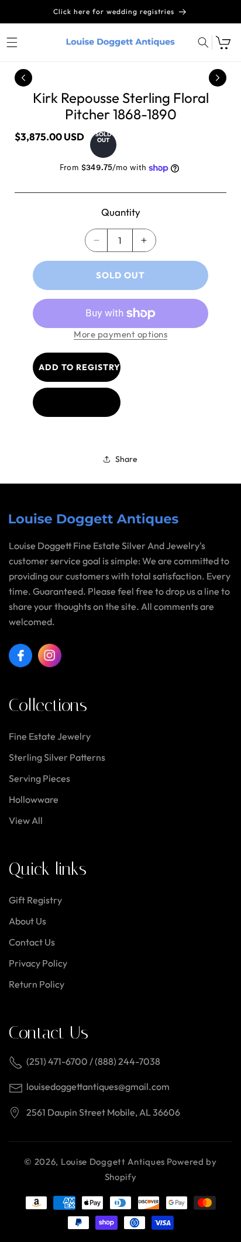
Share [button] (126, 459)
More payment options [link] (120, 334)
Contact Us (32, 942)
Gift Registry (35, 900)
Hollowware (33, 799)
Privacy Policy (38, 963)
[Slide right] (217, 78)
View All (26, 820)
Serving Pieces (39, 778)
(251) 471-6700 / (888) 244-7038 (93, 1061)
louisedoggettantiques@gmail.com (98, 1086)
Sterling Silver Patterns (57, 757)
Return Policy (36, 984)
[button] (12, 42)
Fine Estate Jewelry (50, 736)
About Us (27, 921)
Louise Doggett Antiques (113, 1161)
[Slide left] (23, 78)
